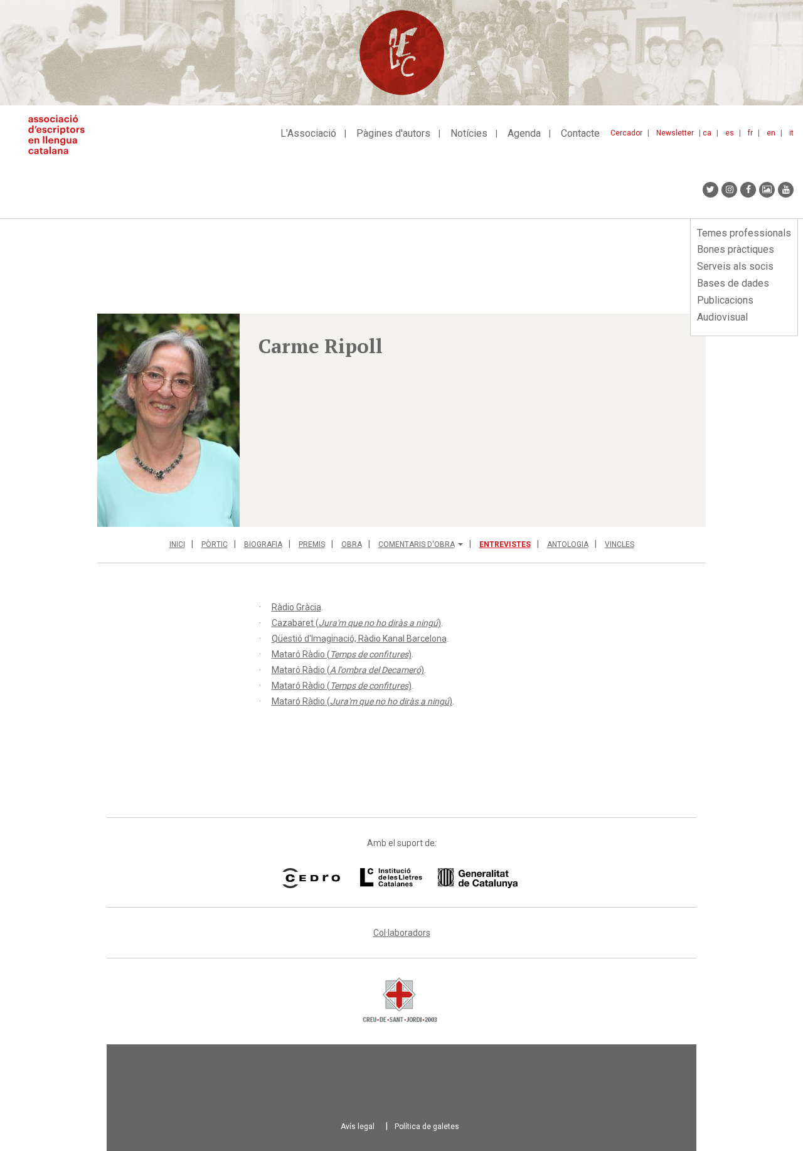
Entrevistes (505, 544)
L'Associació (308, 133)
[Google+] (767, 190)
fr (750, 133)
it (791, 133)
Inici (177, 544)
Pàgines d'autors (393, 133)
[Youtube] (786, 190)
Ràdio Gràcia (296, 607)
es (729, 133)
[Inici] (61, 134)
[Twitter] (710, 190)
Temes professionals (744, 233)
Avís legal (358, 1126)
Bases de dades (733, 283)
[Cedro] (310, 878)
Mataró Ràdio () (342, 654)
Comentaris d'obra (416, 544)
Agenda (524, 133)
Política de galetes (427, 1126)
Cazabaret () (356, 623)
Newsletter (675, 133)
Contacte (580, 133)
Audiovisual (722, 317)
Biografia (263, 544)
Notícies (468, 133)
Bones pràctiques (735, 249)
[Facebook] (748, 190)
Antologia (567, 544)
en (771, 133)
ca (707, 133)
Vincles (619, 544)
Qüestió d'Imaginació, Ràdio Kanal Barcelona (359, 639)
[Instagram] (729, 190)
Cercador (626, 133)
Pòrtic (214, 544)
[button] (168, 420)
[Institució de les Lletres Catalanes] (439, 878)
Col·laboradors (401, 933)
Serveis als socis (735, 266)
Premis (312, 544)
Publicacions (725, 300)
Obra (351, 544)
